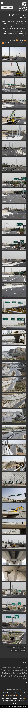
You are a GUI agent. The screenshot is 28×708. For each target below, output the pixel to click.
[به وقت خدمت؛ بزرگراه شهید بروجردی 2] (14, 621)
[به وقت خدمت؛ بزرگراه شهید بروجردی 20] (14, 353)
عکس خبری (8, 698)
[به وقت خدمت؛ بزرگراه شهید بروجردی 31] (14, 180)
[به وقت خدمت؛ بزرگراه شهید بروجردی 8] (14, 542)
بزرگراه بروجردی (21, 647)
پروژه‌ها (4, 695)
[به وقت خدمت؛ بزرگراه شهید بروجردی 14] (14, 447)
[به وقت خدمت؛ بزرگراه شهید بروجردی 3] (14, 605)
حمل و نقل (21, 698)
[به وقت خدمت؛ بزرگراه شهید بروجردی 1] (14, 636)
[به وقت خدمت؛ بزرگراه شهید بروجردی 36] (14, 101)
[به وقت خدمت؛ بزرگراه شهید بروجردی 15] (14, 432)
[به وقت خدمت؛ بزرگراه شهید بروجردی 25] (14, 274)
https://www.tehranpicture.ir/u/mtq (14, 43)
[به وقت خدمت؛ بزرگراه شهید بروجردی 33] (14, 148)
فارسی (7, 3)
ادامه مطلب (14, 678)
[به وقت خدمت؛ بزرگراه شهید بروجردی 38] (14, 69)
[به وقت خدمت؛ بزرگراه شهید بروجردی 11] (14, 495)
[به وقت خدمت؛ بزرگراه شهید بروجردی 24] (14, 290)
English (11, 4)
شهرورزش (15, 698)
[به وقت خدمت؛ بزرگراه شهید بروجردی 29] (14, 211)
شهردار (11, 693)
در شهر (14, 695)
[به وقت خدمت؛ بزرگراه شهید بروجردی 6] (14, 558)
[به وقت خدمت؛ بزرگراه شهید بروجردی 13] (14, 463)
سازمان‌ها (17, 693)
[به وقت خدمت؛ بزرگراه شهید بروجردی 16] (14, 416)
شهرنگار (9, 695)
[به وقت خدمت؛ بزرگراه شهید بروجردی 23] (14, 306)
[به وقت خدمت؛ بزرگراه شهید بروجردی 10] (14, 510)
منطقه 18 (23, 650)
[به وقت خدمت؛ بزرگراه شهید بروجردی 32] (14, 164)
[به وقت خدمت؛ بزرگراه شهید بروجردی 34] (14, 132)
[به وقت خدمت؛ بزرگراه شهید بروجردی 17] (14, 400)
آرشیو (3, 698)
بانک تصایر (23, 693)
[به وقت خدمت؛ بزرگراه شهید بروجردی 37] (14, 85)
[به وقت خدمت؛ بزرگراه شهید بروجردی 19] (14, 369)
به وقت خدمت (14, 650)
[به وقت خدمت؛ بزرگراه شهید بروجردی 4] (14, 589)
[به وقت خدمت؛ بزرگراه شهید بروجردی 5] (14, 573)
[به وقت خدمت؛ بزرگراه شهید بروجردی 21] (14, 337)
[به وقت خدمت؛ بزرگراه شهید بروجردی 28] (14, 227)
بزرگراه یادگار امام (11, 647)
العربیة (15, 4)
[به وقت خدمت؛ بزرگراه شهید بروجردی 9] (14, 526)
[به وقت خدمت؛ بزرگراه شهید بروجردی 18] (14, 384)
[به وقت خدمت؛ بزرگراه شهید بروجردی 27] (14, 243)
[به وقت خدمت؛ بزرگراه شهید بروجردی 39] (14, 54)
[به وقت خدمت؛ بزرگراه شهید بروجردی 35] (14, 117)
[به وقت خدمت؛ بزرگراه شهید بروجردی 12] (14, 479)
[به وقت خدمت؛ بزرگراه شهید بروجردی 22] (14, 321)
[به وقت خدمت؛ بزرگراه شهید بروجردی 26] (14, 258)
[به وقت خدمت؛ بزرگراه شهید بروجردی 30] (14, 195)
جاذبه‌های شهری (4, 693)
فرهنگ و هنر (20, 695)
